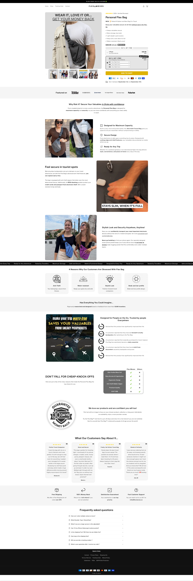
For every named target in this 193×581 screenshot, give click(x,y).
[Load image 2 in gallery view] (63, 74)
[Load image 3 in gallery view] (73, 74)
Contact (87, 555)
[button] (147, 6)
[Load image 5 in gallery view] (93, 74)
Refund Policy (106, 558)
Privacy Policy (94, 555)
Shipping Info (103, 555)
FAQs (93, 560)
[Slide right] (100, 74)
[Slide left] (46, 74)
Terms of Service (86, 558)
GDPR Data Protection (102, 560)
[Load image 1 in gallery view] (53, 74)
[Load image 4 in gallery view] (83, 74)
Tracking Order (97, 558)
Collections (87, 560)
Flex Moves (98, 573)
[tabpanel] (75, 92)
